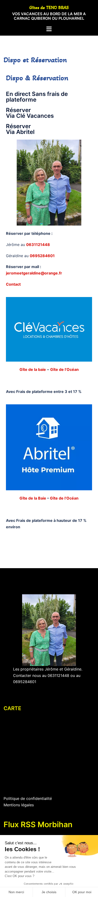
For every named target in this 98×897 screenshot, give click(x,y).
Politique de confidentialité (28, 798)
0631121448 (58, 675)
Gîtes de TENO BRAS (49, 7)
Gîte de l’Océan (64, 369)
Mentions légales (19, 805)
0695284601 (24, 681)
